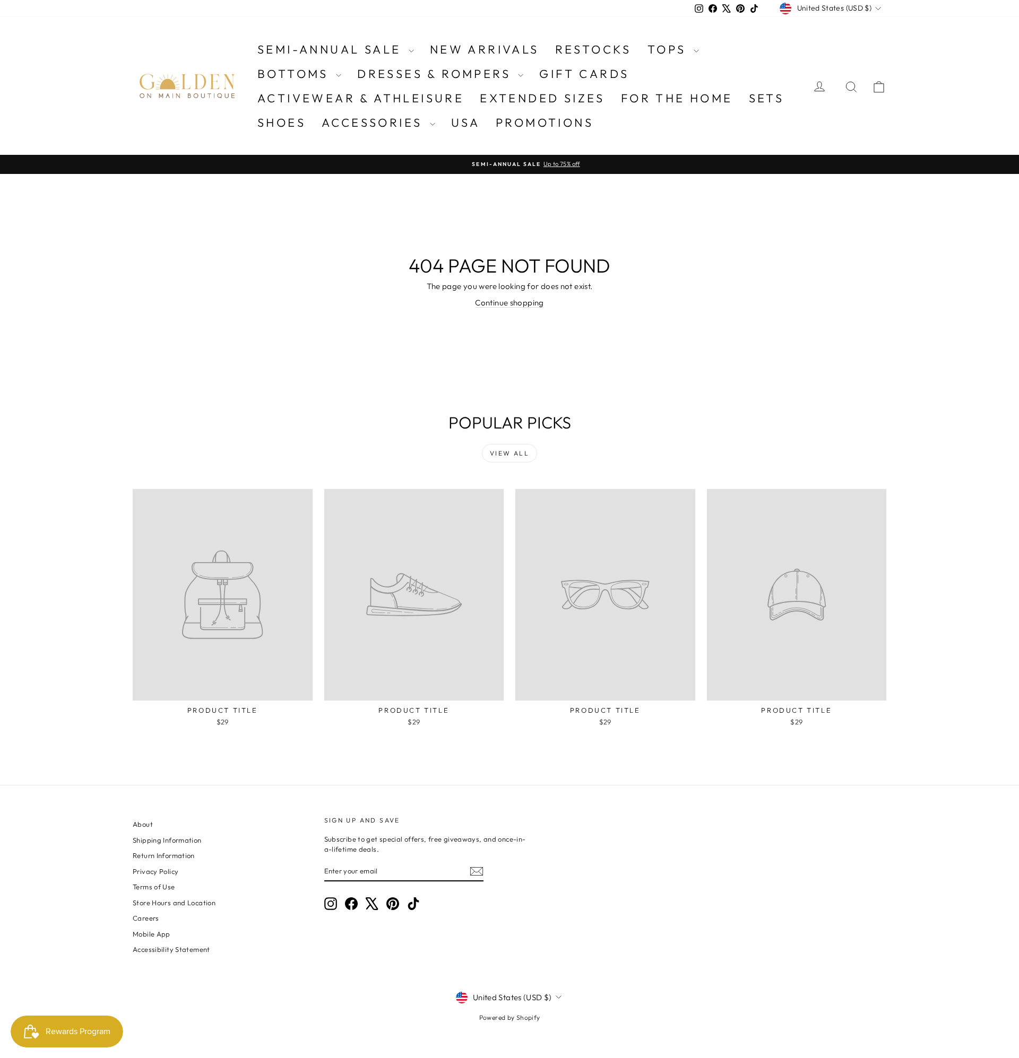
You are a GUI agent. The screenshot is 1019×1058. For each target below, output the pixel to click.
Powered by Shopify (509, 1017)
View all (509, 453)
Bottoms (295, 73)
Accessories (374, 122)
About (143, 824)
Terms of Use (154, 886)
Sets (766, 98)
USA (465, 122)
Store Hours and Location (174, 902)
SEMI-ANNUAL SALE (331, 49)
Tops (669, 49)
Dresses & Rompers (436, 73)
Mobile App (151, 934)
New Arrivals (484, 49)
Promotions (544, 122)
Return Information (164, 855)
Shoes (281, 122)
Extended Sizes (542, 98)
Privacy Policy (155, 871)
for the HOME (677, 98)
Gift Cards (584, 73)
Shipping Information (167, 840)
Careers (146, 918)
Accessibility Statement (171, 949)
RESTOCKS (593, 49)
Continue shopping (509, 303)
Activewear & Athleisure (360, 98)
